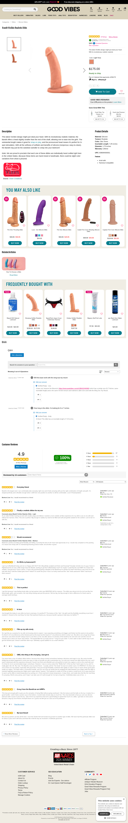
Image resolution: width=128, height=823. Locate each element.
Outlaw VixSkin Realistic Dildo (74, 319)
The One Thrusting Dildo (15, 230)
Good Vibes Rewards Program (95, 787)
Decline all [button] (117, 813)
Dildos (14, 22)
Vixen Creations (15, 178)
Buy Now (15, 243)
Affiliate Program (90, 779)
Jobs (86, 791)
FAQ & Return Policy (25, 793)
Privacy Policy (23, 788)
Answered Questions (102, 43)
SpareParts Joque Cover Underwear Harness (54, 319)
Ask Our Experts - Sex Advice (58, 781)
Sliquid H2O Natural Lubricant (13, 319)
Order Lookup (23, 783)
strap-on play (36, 142)
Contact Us (22, 781)
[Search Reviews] (86, 474)
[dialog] (111, 809)
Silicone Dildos (23, 22)
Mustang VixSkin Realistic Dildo (33, 319)
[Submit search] (116, 365)
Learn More (117, 102)
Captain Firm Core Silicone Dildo (113, 230)
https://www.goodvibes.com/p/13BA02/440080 (74, 388)
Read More (14, 275)
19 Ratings (104, 37)
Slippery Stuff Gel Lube (94, 318)
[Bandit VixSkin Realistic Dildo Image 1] (57, 70)
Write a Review (113, 37)
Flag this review (19, 502)
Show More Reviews (11, 734)
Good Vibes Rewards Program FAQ (97, 789)
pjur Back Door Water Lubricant (115, 319)
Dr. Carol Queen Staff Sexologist (59, 783)
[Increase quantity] (97, 85)
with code (46, 2)
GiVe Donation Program (93, 784)
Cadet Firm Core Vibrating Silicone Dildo (89, 230)
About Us (21, 778)
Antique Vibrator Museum (94, 782)
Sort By (101, 371)
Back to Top (88, 734)
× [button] (123, 799)
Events (50, 778)
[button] (84, 70)
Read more (109, 810)
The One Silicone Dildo (64, 230)
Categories (5, 22)
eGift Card (21, 776)
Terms (20, 790)
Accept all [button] (104, 813)
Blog (50, 776)
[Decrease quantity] (90, 85)
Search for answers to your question (22, 365)
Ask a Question (93, 45)
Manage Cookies (24, 795)
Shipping (21, 785)
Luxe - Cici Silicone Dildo (39, 230)
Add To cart (104, 91)
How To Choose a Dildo (13, 272)
